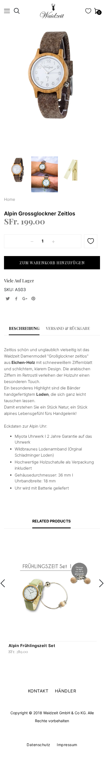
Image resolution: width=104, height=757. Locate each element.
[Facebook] (16, 299)
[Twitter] (7, 299)
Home (9, 199)
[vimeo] (33, 299)
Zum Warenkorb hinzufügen (13, 659)
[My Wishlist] (88, 12)
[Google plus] (25, 299)
